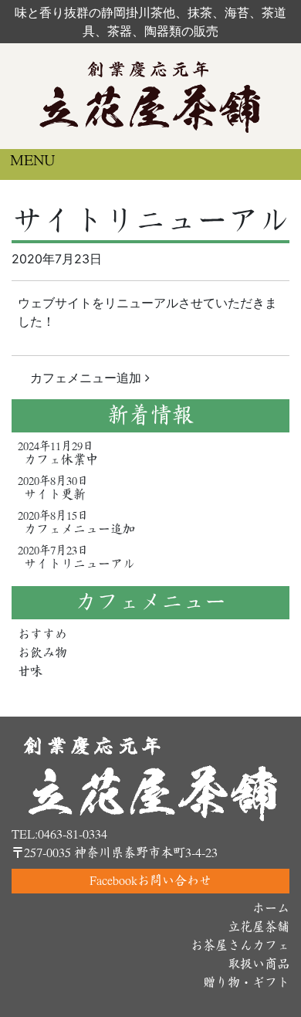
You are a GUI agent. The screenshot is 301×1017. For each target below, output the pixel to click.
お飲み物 (42, 653)
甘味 (30, 671)
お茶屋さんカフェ (240, 945)
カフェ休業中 (61, 460)
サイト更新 (55, 494)
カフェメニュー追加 (87, 377)
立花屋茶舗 (258, 927)
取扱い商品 (258, 964)
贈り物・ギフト (246, 983)
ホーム (270, 908)
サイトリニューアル (79, 564)
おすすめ (42, 634)
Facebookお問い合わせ (150, 881)
